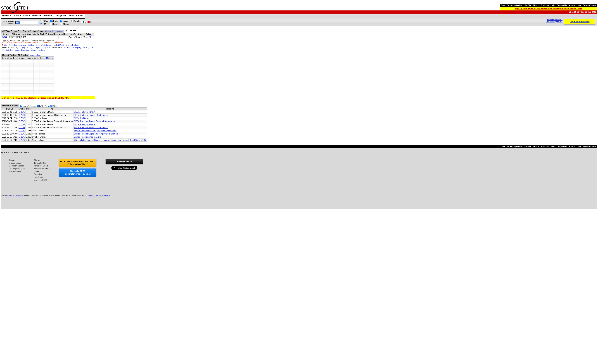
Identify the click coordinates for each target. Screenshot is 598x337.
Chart (54, 24)
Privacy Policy (104, 195)
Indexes (36, 16)
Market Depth (58, 45)
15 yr (42, 47)
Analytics (61, 16)
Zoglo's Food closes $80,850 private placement (95, 130)
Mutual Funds (76, 16)
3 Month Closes (72, 45)
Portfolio (48, 16)
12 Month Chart (40, 163)
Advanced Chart (41, 166)
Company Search (16, 166)
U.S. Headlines (40, 180)
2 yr (22, 47)
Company (77, 47)
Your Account (575, 5)
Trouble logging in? (554, 21)
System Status (589, 5)
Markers (49, 58)
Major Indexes (15, 171)
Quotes (6, 16)
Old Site (527, 5)
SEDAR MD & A (81, 118)
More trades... (35, 55)
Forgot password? (554, 20)
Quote (55, 21)
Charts (16, 16)
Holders (31, 45)
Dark (503, 5)
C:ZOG (22, 112)
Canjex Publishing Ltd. (15, 195)
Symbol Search (15, 163)
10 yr (37, 47)
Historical (25, 50)
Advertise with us (124, 161)
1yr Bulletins (7, 50)
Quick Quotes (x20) (17, 169)
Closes (66, 24)
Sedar (17, 50)
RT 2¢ (91, 37)
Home (536, 5)
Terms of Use (93, 195)
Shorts (33, 50)
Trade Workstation (43, 45)
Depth (77, 21)
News (26, 16)
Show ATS (8, 45)
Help (553, 5)
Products (545, 5)
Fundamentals (20, 45)
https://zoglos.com (54, 31)
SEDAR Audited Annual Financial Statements (94, 121)
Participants (88, 47)
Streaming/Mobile (514, 5)
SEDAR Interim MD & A (84, 112)
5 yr (31, 47)
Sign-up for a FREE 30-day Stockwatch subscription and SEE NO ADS (548, 8)
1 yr (17, 47)
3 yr (26, 47)
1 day (69, 47)
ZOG (4, 37)
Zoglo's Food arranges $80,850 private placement (96, 134)
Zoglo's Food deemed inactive (87, 137)
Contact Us (562, 5)
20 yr (48, 47)
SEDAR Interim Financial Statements (91, 115)
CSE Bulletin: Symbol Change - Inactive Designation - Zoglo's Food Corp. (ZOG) (110, 140)
